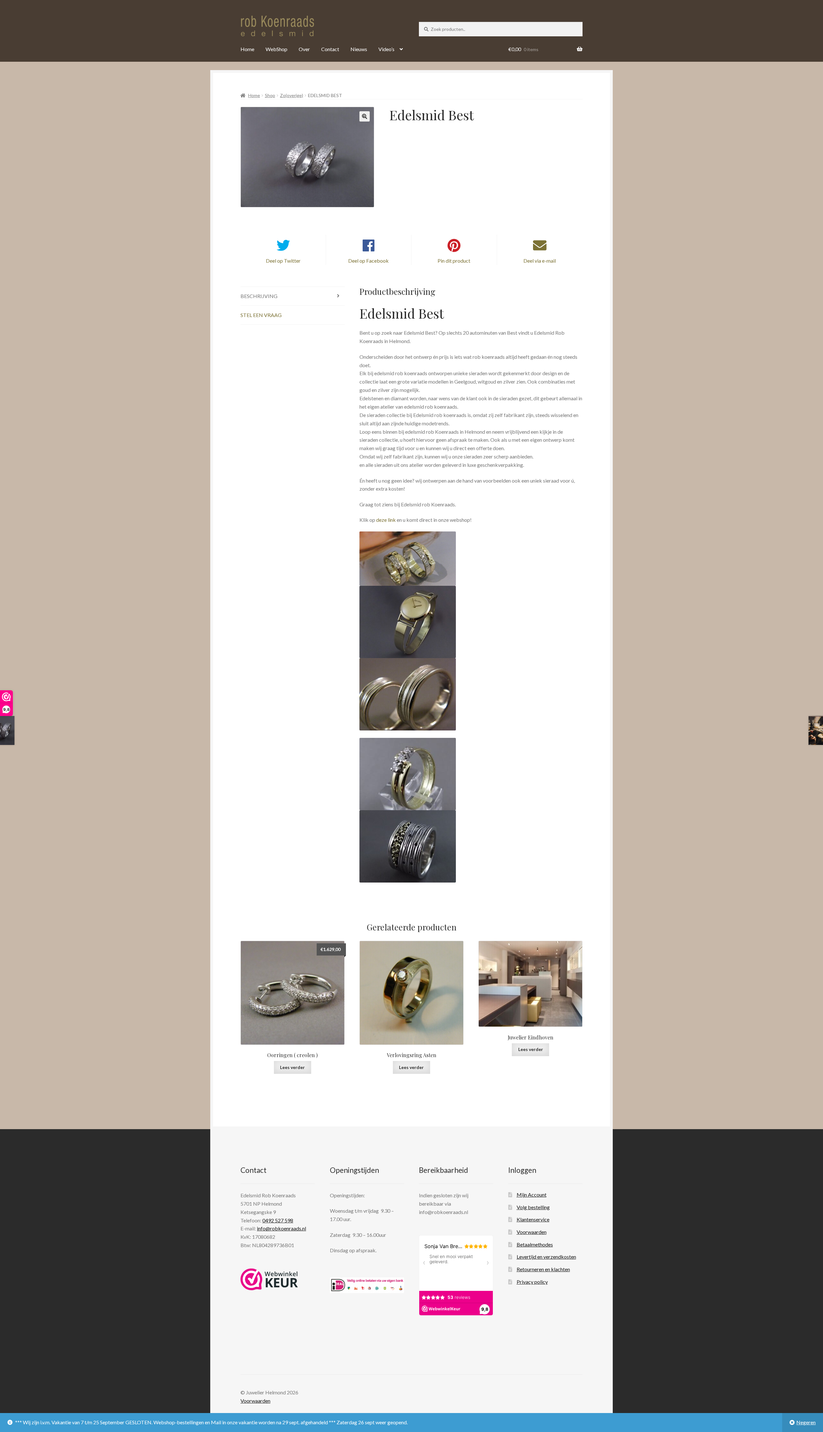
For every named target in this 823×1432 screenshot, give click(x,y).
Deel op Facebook (368, 261)
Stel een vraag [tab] (261, 315)
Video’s (386, 49)
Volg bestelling (533, 1207)
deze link (386, 520)
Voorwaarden (532, 1232)
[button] (364, 116)
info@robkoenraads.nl (281, 1228)
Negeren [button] (806, 1422)
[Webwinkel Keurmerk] (269, 1279)
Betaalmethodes (535, 1244)
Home (247, 49)
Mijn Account (532, 1195)
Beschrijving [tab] (258, 296)
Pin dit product (454, 261)
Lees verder (292, 1067)
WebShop (276, 49)
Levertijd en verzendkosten (546, 1257)
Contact (330, 49)
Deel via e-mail (539, 261)
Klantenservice (533, 1219)
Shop (270, 95)
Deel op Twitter (283, 261)
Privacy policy (532, 1282)
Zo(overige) (291, 95)
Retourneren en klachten (543, 1269)
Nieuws (358, 49)
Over (304, 49)
